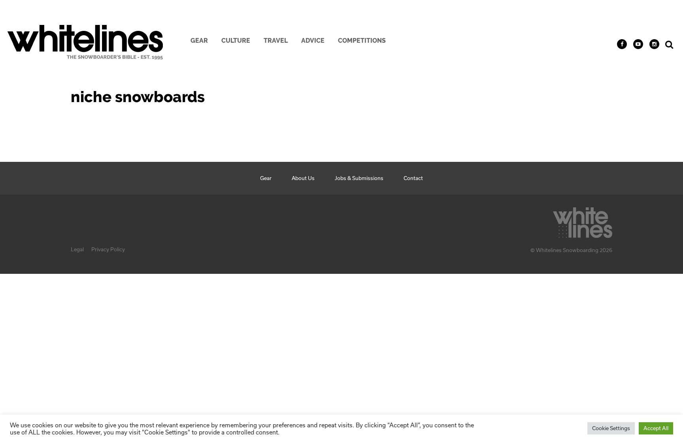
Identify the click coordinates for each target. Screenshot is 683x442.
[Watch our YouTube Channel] (638, 44)
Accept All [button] (655, 428)
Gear (199, 40)
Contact (413, 178)
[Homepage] (582, 220)
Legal (77, 249)
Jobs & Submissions (359, 178)
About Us (303, 178)
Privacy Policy (108, 249)
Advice (313, 40)
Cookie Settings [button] (611, 428)
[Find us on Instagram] (654, 44)
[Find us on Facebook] (622, 44)
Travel (276, 40)
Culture (235, 40)
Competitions (362, 40)
